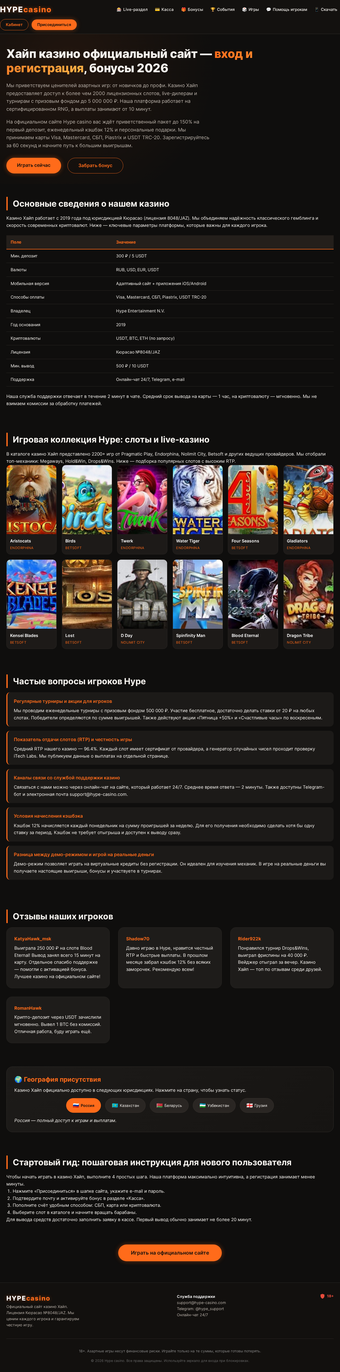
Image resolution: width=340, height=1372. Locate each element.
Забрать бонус (95, 165)
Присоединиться (54, 24)
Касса (164, 9)
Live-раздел (132, 9)
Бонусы (192, 9)
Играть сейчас (33, 165)
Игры (250, 9)
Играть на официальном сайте (170, 1253)
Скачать (325, 9)
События (222, 9)
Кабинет (14, 24)
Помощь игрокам (286, 9)
